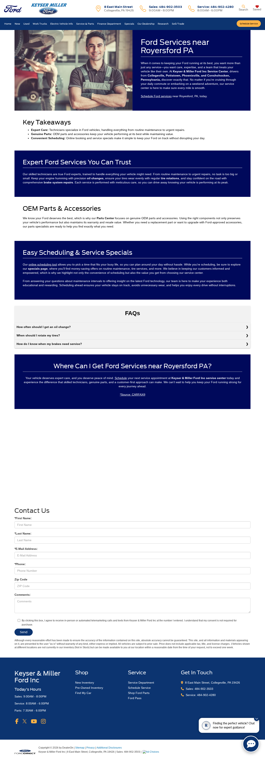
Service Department (141, 682)
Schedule (121, 378)
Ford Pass (134, 698)
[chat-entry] (251, 744)
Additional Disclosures (109, 747)
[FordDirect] (25, 751)
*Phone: (20, 564)
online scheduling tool (43, 264)
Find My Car (83, 693)
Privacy (90, 747)
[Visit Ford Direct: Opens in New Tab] (151, 751)
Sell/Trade (178, 23)
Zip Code (20, 579)
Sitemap (79, 747)
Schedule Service (249, 23)
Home (7, 23)
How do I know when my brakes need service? (49, 344)
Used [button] (26, 23)
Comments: (22, 594)
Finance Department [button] (109, 23)
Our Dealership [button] (145, 23)
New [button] (17, 23)
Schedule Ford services (156, 96)
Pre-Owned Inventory (89, 687)
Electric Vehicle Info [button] (61, 23)
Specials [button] (129, 23)
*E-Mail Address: (26, 548)
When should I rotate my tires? (38, 335)
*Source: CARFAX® (132, 394)
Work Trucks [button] (40, 23)
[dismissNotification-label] (256, 718)
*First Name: (23, 518)
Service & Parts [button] (85, 23)
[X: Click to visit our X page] (24, 721)
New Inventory (84, 682)
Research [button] (163, 23)
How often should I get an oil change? (44, 327)
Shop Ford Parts (138, 693)
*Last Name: (22, 533)
